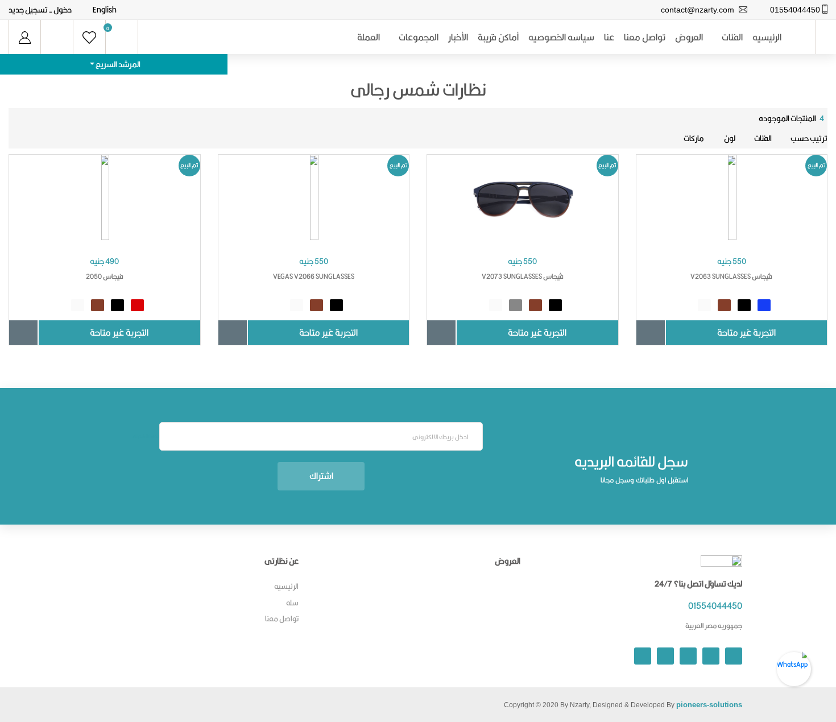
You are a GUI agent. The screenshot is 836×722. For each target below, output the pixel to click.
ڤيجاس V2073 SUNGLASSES (523, 276)
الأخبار (458, 37)
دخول (62, 9)
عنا (609, 37)
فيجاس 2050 (104, 276)
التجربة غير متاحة (746, 332)
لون (729, 138)
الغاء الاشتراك (146, 436)
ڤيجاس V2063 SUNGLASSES (731, 276)
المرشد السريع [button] (117, 64)
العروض (689, 37)
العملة (368, 37)
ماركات (694, 138)
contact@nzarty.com (697, 9)
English (105, 9)
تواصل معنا (644, 37)
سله (292, 602)
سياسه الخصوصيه (561, 37)
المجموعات (418, 37)
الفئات (732, 37)
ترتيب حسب (809, 138)
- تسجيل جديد (30, 9)
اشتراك (321, 476)
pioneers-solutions (709, 704)
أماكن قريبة (498, 37)
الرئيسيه (766, 37)
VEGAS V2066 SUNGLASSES (313, 276)
